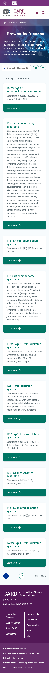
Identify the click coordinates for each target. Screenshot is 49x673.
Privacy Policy (33, 614)
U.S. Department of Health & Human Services (21, 653)
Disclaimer (32, 619)
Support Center (13, 623)
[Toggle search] (43, 12)
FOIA (29, 630)
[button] (38, 13)
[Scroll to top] (43, 667)
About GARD (11, 628)
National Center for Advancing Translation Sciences (23, 663)
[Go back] (4, 22)
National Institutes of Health (14, 658)
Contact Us (11, 634)
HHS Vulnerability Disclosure (14, 649)
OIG (28, 636)
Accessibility (33, 625)
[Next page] (21, 576)
